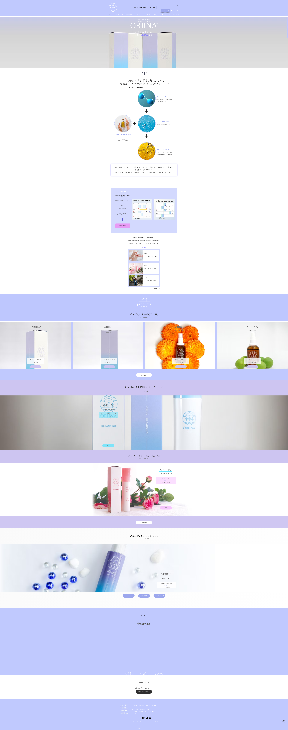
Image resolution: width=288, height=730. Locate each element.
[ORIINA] (171, 10)
